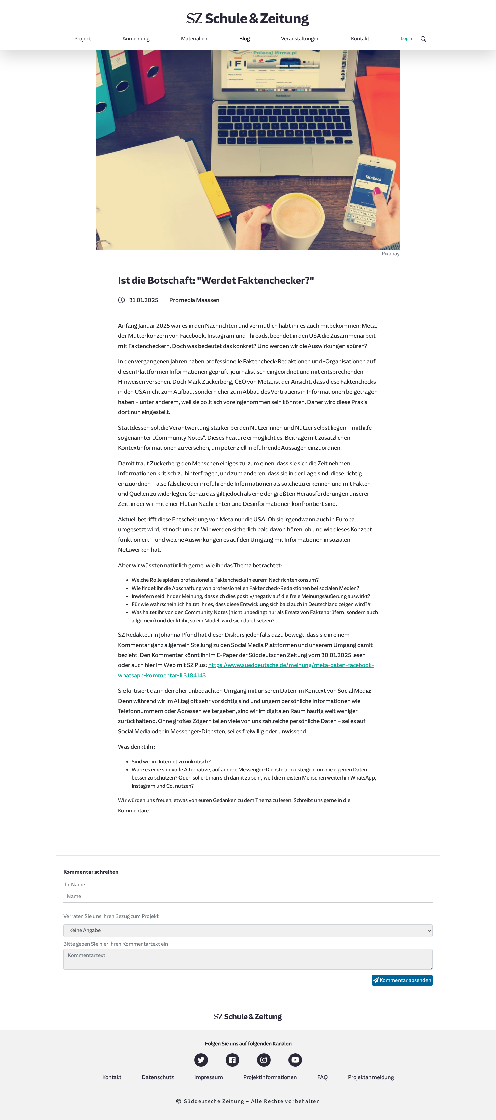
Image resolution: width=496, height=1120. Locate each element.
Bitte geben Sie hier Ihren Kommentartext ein (115, 944)
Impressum (208, 1077)
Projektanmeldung (371, 1077)
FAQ (322, 1077)
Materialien (194, 39)
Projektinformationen (270, 1077)
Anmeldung (135, 39)
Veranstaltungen (300, 39)
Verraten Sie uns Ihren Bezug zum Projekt (111, 916)
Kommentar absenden (405, 980)
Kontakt (360, 39)
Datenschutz (158, 1077)
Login (406, 38)
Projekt (82, 39)
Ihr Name (74, 885)
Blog (244, 39)
